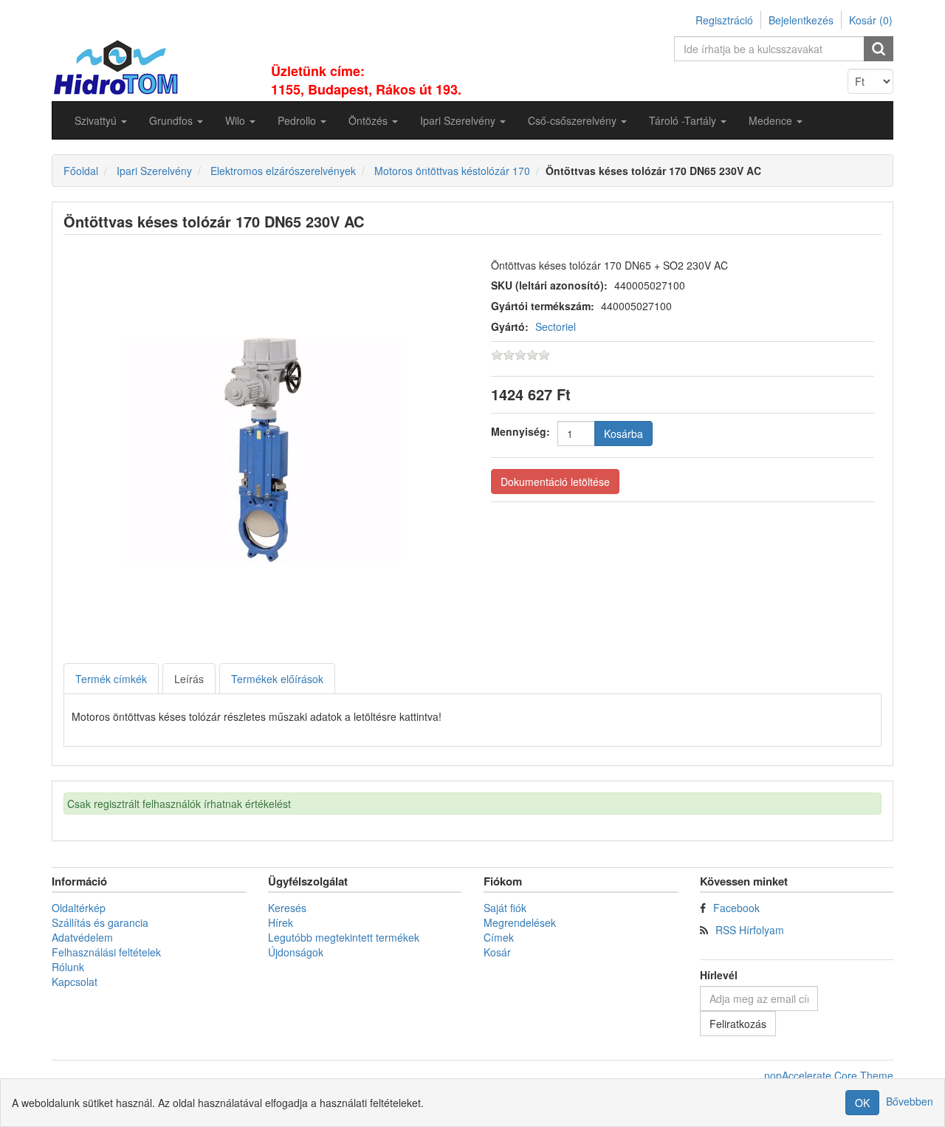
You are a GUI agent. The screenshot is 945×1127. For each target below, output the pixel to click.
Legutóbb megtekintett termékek (343, 937)
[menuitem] (100, 120)
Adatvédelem (82, 937)
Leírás (189, 678)
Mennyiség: (520, 431)
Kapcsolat (74, 981)
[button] (100, 120)
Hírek (280, 922)
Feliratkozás (737, 1023)
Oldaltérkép (79, 907)
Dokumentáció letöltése (555, 481)
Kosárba (623, 433)
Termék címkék (111, 678)
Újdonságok (295, 952)
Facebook (736, 907)
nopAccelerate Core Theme (828, 1075)
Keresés (287, 907)
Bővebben (909, 1101)
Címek (499, 937)
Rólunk (68, 966)
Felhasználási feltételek (106, 952)
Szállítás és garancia (100, 922)
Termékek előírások (277, 678)
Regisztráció (724, 20)
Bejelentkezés (801, 20)
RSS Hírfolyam (749, 929)
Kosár (497, 952)
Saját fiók (505, 907)
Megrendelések (520, 922)
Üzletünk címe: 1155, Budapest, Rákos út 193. (366, 80)
